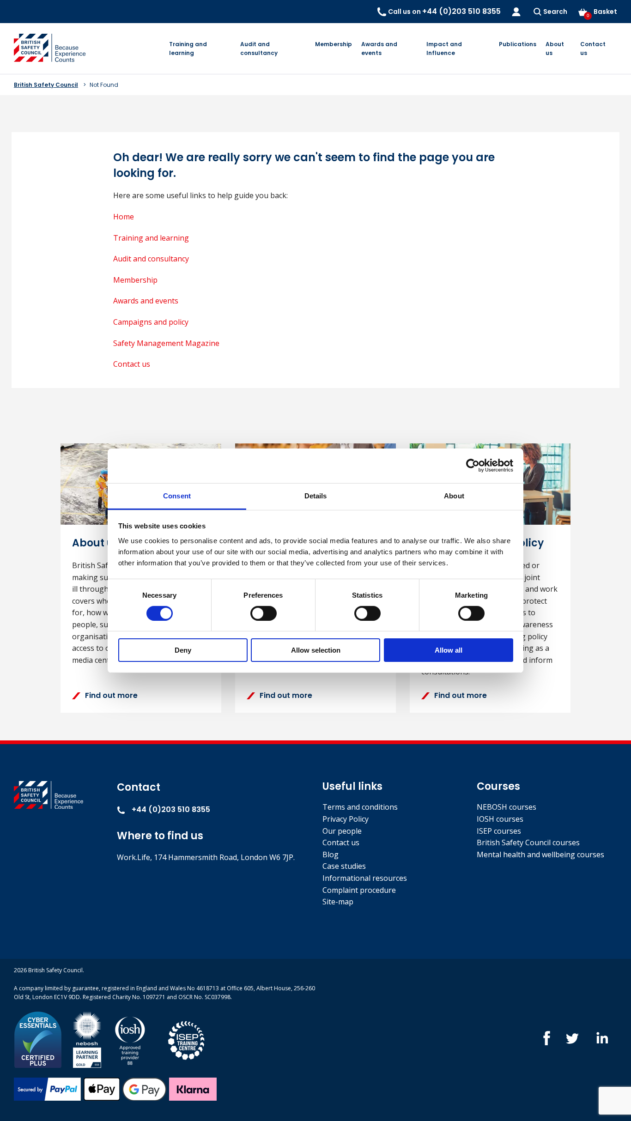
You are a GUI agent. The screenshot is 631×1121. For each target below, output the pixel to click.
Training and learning (188, 48)
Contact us (593, 48)
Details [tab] (315, 495)
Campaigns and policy (150, 322)
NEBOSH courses (506, 807)
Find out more (111, 695)
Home (123, 217)
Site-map (337, 902)
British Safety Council (46, 85)
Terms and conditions (360, 807)
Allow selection (315, 650)
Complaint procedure (359, 890)
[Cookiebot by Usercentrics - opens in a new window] (472, 466)
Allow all (448, 650)
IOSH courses (500, 819)
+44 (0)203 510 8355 (170, 809)
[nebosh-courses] (87, 1039)
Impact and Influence (444, 48)
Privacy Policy (345, 819)
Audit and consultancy (259, 48)
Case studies (344, 866)
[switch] (263, 613)
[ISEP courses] (186, 1039)
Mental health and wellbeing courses (540, 854)
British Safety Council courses (528, 842)
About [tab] (454, 495)
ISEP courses (499, 831)
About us (555, 48)
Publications (517, 44)
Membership (333, 44)
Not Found (104, 85)
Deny (183, 650)
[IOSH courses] (130, 1039)
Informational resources (364, 878)
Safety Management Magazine (166, 343)
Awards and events (379, 48)
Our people (342, 831)
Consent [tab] (177, 495)
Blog (330, 854)
